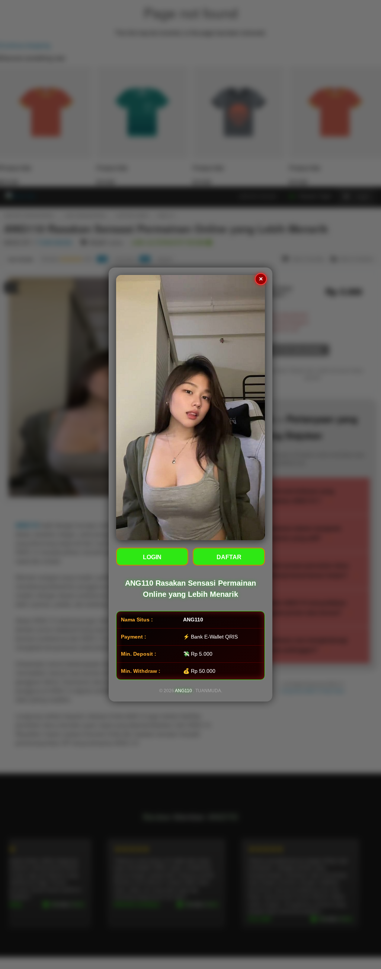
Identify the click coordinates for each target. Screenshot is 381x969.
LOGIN (152, 557)
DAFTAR (229, 557)
